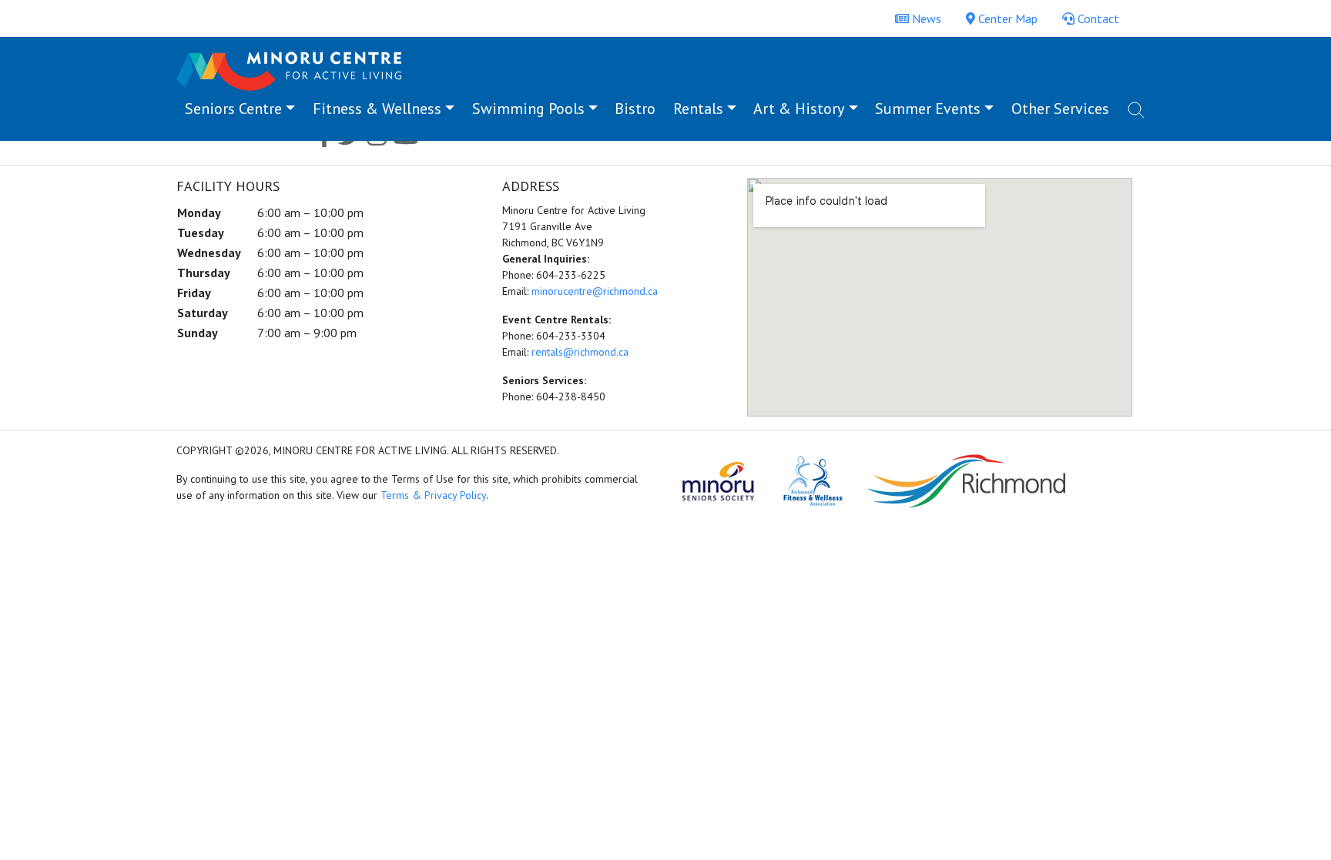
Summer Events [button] (928, 109)
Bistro (635, 109)
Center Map (1006, 18)
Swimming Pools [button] (528, 109)
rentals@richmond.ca (580, 352)
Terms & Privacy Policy (433, 495)
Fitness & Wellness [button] (377, 109)
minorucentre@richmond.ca (594, 291)
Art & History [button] (798, 109)
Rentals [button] (698, 109)
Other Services (1060, 109)
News (925, 18)
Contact (1097, 18)
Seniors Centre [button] (233, 109)
